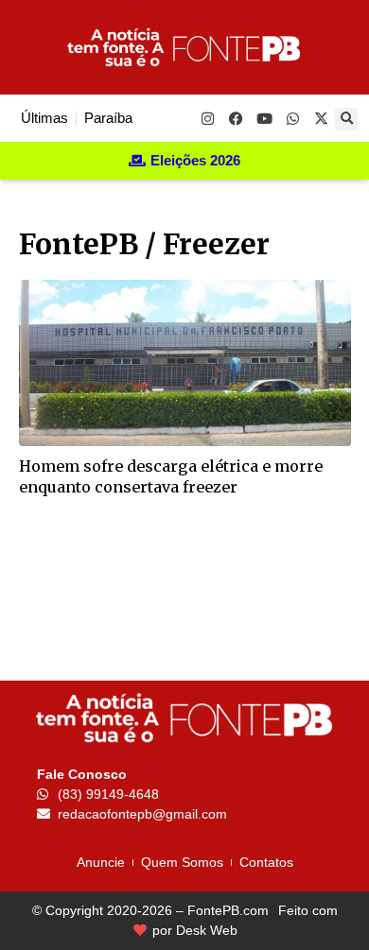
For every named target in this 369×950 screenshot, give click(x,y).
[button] (346, 119)
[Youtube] (264, 118)
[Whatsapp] (292, 118)
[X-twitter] (321, 118)
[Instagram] (207, 118)
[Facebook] (235, 118)
